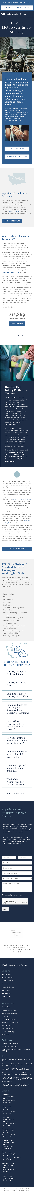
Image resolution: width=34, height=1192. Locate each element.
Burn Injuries (8, 597)
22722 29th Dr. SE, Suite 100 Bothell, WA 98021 (8, 1144)
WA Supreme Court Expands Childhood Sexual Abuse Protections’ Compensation (16, 1073)
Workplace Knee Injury (10, 1046)
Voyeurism (5, 1016)
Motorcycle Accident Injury (11, 1022)
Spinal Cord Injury (8, 1032)
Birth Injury (6, 1035)
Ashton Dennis (7, 977)
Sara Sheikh (6, 996)
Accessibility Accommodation (13, 895)
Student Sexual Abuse (10, 1010)
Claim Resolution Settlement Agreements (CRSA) (16, 1050)
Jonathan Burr (7, 993)
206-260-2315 (6, 1181)
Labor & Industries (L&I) (10, 1043)
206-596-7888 (6, 1102)
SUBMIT (5, 909)
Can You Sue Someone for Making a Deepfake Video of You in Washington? (16, 1069)
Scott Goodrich (7, 980)
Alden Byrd (6, 984)
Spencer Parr (7, 974)
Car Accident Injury (8, 1019)
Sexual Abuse (7, 1007)
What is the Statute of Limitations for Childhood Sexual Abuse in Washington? (16, 1084)
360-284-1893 (6, 1171)
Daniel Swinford (8, 987)
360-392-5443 (6, 1125)
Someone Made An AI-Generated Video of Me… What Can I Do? (17, 1064)
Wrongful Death (7, 1028)
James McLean (7, 990)
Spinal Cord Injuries (11, 620)
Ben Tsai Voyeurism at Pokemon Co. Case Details (17, 1060)
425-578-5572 (6, 1148)
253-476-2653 (6, 1114)
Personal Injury (7, 1025)
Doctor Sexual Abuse (9, 1013)
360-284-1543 (6, 1137)
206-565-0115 (6, 1160)
